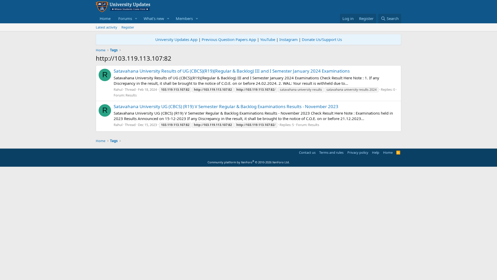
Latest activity (106, 27)
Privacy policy (357, 152)
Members (184, 18)
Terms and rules (331, 152)
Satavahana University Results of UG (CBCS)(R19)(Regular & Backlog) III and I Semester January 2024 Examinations (232, 71)
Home (105, 18)
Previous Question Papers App (229, 39)
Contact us (307, 152)
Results (131, 95)
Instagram (288, 39)
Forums (125, 18)
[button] (136, 18)
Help (375, 152)
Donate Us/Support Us (322, 39)
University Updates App (176, 39)
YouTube (267, 39)
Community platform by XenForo (249, 162)
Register (127, 27)
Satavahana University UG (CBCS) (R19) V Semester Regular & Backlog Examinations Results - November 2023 (226, 106)
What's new (154, 18)
